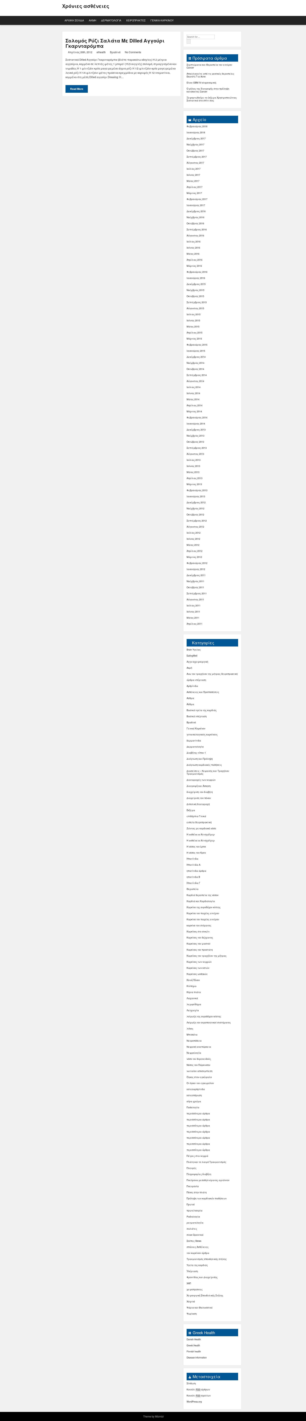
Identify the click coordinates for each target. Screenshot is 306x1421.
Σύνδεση (191, 1383)
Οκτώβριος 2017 (195, 150)
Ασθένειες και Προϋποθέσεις (203, 692)
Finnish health (194, 1351)
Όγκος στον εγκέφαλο (199, 1077)
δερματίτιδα (194, 740)
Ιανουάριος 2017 (196, 205)
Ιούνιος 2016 (193, 247)
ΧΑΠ (189, 1283)
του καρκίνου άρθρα (198, 1253)
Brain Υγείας (194, 649)
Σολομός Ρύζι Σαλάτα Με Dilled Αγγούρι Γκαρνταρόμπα (115, 43)
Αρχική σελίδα (74, 20)
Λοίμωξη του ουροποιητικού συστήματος (209, 1022)
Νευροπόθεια (194, 1040)
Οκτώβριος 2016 (195, 223)
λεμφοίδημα (194, 1004)
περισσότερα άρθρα (198, 1113)
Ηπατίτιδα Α (193, 864)
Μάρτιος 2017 (194, 193)
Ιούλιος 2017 (193, 168)
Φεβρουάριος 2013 (197, 490)
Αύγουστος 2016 (195, 235)
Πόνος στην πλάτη (197, 1192)
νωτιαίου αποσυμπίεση (199, 1071)
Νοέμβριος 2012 (195, 508)
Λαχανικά (192, 998)
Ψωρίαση (192, 1313)
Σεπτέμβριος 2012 (197, 520)
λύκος (190, 1028)
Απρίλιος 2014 (194, 405)
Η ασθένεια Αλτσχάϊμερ (201, 834)
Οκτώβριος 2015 (195, 296)
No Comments (132, 52)
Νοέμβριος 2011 (195, 581)
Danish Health (194, 1339)
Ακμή (92, 20)
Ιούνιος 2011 (193, 611)
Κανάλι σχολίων (199, 1395)
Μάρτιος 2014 (194, 411)
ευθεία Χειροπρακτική (199, 822)
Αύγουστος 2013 (195, 453)
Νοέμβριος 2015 (195, 290)
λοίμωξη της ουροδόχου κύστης (204, 1016)
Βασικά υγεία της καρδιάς (202, 710)
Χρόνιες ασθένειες (85, 5)
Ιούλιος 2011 (193, 605)
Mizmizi (159, 1416)
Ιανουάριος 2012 (196, 569)
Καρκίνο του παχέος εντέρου (203, 913)
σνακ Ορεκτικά (195, 1234)
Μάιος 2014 (193, 399)
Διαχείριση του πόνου (199, 798)
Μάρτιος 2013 (194, 484)
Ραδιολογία (193, 1216)
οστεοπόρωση (194, 1095)
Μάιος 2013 (193, 472)
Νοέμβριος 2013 (195, 435)
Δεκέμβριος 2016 (196, 211)
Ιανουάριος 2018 (196, 132)
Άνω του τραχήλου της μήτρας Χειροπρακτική (212, 673)
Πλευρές (192, 1168)
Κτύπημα (192, 986)
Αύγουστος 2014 (195, 381)
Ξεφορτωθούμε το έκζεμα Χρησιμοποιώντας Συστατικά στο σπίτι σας (212, 99)
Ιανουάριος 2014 (196, 423)
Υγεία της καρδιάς (197, 1265)
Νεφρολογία (194, 1052)
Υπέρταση (192, 1271)
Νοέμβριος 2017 (195, 144)
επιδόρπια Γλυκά (196, 816)
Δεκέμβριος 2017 (196, 138)
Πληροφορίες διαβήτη (199, 1174)
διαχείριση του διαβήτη (200, 792)
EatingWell (192, 655)
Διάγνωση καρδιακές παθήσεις (204, 764)
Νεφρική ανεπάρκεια (199, 1046)
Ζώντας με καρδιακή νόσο (201, 828)
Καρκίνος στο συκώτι (198, 931)
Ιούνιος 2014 (193, 393)
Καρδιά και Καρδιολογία (201, 901)
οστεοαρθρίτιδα (196, 1089)
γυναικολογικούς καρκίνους (202, 734)
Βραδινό (115, 52)
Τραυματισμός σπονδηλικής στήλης (207, 1259)
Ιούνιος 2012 (193, 538)
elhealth (101, 52)
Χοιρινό (191, 1301)
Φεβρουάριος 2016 (197, 271)
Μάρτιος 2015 (194, 338)
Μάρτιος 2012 (194, 557)
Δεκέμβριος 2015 (196, 284)
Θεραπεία (192, 889)
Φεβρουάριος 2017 (197, 199)
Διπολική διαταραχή (198, 804)
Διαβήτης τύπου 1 (196, 752)
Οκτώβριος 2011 (195, 587)
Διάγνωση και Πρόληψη (200, 758)
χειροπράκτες (136, 20)
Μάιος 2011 (193, 617)
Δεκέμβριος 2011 (196, 575)
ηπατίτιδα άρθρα (196, 870)
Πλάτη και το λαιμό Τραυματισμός (206, 1162)
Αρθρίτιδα (192, 686)
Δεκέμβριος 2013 (196, 429)
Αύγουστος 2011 (195, 599)
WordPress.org (194, 1401)
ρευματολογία (195, 1222)
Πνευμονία (193, 1186)
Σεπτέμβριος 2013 (197, 447)
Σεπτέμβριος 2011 (197, 593)
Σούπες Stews (194, 1240)
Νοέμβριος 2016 (195, 217)
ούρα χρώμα (194, 1101)
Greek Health (193, 1345)
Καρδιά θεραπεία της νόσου (203, 895)
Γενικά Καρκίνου (162, 20)
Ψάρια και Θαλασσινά (199, 1307)
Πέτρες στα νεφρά (197, 1155)
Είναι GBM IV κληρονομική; (201, 82)
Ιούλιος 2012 (193, 532)
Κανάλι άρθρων (198, 1389)
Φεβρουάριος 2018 (197, 126)
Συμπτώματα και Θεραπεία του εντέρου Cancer (209, 66)
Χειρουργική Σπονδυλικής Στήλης (205, 1295)
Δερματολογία (111, 20)
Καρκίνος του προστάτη (200, 949)
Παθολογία (193, 1107)
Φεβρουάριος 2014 (197, 417)
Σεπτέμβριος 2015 (197, 302)
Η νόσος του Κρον (196, 852)
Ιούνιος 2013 (193, 466)
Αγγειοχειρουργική (197, 661)
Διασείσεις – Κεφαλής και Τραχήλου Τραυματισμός (208, 772)
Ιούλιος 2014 (193, 387)
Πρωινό (191, 1204)
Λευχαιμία (193, 1010)
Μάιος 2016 (193, 253)
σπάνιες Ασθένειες (197, 1246)
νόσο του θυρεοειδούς (199, 1058)
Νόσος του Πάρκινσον (198, 1064)
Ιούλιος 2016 (193, 241)
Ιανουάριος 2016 (196, 278)
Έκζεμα (191, 810)
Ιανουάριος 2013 (196, 496)
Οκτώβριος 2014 (195, 368)
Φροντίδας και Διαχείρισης (202, 1277)
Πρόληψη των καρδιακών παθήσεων (206, 1198)
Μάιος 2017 (193, 180)
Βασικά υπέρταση (197, 716)
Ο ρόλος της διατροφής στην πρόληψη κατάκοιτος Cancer (208, 90)
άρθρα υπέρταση (196, 679)
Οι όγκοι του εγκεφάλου (200, 1083)
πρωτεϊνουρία (194, 1210)
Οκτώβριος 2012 (195, 514)
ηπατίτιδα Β (193, 876)
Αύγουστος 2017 (195, 162)
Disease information (197, 1357)
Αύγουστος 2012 (195, 526)
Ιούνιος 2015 (193, 320)
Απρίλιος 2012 (194, 550)
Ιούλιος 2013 (193, 459)
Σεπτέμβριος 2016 (197, 229)
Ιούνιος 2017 (193, 174)
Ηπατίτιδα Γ (193, 882)
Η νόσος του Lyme (196, 846)
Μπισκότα (192, 1034)
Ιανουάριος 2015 (196, 350)
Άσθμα (190, 698)
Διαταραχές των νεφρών (201, 779)
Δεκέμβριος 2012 (196, 502)
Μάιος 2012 (193, 544)
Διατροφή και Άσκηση (199, 785)
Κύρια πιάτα (194, 992)
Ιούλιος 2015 (193, 314)
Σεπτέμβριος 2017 (197, 156)
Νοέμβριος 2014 (195, 362)
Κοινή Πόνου (193, 980)
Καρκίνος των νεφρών (199, 961)
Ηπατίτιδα (192, 858)
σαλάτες (192, 1228)
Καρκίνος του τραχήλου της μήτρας (206, 955)
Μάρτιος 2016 (194, 265)
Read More (76, 89)
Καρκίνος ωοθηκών (197, 973)
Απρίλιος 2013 (194, 478)
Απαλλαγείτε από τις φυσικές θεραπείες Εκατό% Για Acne (210, 75)
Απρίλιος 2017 (194, 187)
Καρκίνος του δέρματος (200, 937)
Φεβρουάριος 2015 (197, 344)
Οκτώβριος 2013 (195, 441)
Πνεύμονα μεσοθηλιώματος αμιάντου (208, 1180)
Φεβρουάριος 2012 (197, 563)
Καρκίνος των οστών (198, 967)
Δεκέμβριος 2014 (196, 356)
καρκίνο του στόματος (199, 925)
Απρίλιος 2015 (194, 332)
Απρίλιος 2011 (194, 623)
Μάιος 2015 (193, 326)
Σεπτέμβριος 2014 (197, 375)
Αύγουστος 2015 (195, 308)
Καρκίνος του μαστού (198, 943)
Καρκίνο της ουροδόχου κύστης (204, 907)
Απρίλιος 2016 (194, 259)
